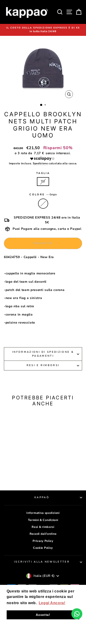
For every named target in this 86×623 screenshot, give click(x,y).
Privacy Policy (43, 541)
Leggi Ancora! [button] (52, 603)
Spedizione (40, 163)
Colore (42, 194)
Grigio (43, 203)
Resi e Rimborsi (43, 365)
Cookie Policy (43, 548)
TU (43, 181)
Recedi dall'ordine (43, 534)
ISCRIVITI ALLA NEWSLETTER (42, 561)
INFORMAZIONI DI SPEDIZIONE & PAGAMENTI (43, 354)
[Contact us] (76, 613)
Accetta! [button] (43, 615)
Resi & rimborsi (43, 527)
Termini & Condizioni (43, 520)
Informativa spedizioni (42, 513)
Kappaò (41, 497)
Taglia (43, 173)
